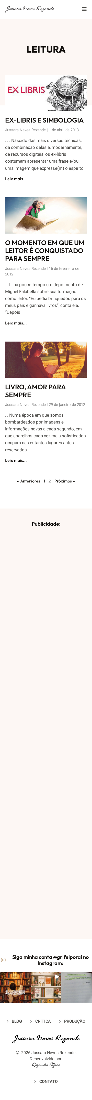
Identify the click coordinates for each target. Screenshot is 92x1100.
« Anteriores (28, 480)
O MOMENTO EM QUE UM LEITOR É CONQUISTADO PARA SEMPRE (44, 250)
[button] (15, 987)
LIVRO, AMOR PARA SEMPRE (35, 391)
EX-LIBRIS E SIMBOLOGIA (44, 120)
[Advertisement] (46, 729)
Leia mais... (16, 178)
